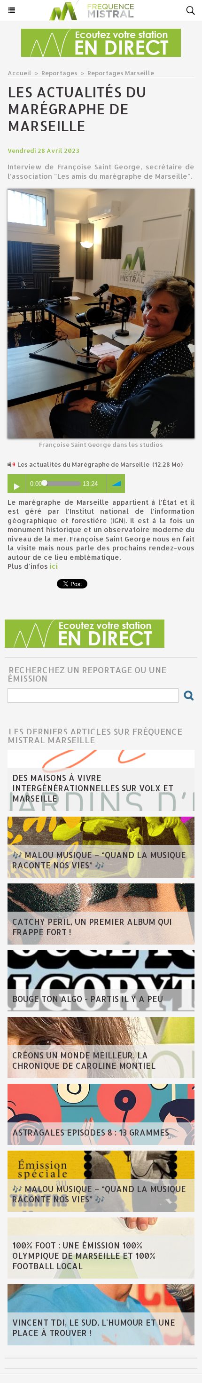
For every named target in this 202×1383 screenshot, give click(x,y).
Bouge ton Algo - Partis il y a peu (87, 999)
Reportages (59, 73)
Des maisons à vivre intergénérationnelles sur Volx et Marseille (92, 787)
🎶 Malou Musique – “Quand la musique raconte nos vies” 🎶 (99, 860)
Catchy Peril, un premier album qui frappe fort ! (92, 926)
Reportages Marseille (120, 73)
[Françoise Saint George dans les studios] (101, 193)
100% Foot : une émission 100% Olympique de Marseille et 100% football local (83, 1255)
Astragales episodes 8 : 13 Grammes (90, 1132)
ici (54, 566)
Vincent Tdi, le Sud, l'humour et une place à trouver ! (93, 1327)
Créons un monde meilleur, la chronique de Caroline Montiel (83, 1060)
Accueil (19, 73)
